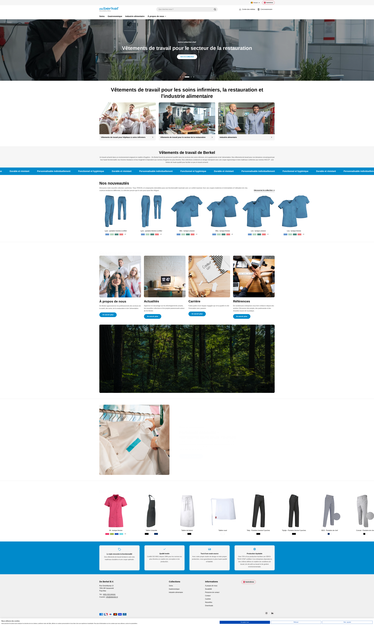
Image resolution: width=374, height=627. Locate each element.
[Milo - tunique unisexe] (187, 211)
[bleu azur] (121, 534)
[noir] (147, 534)
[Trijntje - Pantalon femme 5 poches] (294, 510)
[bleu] (117, 534)
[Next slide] (193, 77)
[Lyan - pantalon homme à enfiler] (115, 211)
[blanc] (151, 534)
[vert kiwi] (112, 534)
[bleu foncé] (156, 534)
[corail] (121, 234)
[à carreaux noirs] (365, 534)
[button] (182, 76)
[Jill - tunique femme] (115, 510)
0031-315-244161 (109, 594)
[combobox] (187, 9)
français (256, 2)
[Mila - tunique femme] (222, 211)
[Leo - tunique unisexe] (258, 211)
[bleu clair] (107, 234)
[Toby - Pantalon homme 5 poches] (258, 510)
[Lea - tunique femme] (294, 211)
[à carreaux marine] (330, 534)
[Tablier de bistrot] (187, 510)
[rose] (107, 534)
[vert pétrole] (117, 234)
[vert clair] (112, 234)
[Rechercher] (215, 9)
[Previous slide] (180, 77)
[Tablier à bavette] (151, 510)
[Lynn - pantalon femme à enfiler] (151, 211)
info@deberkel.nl (112, 597)
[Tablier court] (222, 510)
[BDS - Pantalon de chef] (329, 510)
